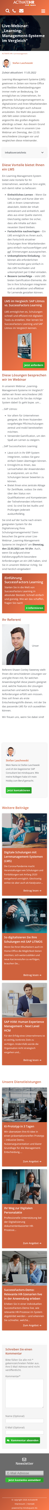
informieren (35, 608)
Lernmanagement (20, 53)
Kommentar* (12, 1376)
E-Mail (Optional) (14, 1427)
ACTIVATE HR (7, 53)
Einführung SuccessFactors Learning (23, 580)
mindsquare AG (30, 1508)
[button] (24, 152)
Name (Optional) (14, 1416)
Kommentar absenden (25, 1440)
